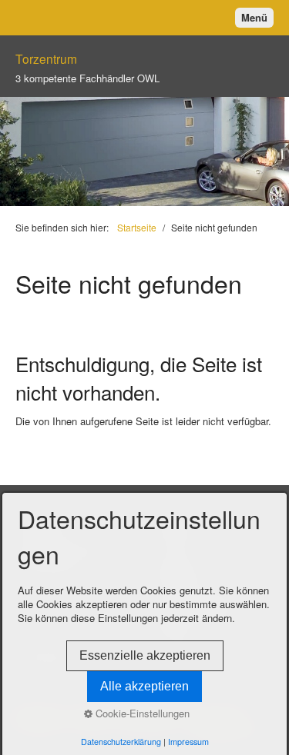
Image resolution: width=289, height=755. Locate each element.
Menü (254, 17)
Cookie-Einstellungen (141, 713)
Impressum (188, 741)
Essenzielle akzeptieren (144, 655)
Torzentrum (46, 58)
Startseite (136, 227)
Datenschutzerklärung (121, 741)
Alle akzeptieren (144, 686)
